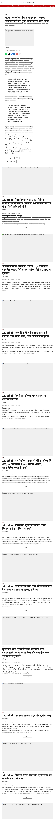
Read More (27, 227)
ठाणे (18, 6)
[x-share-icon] (9, 54)
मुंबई (8, 6)
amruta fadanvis (25, 158)
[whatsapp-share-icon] (6, 54)
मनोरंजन (39, 6)
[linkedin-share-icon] (14, 54)
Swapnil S (5, 276)
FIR (17, 158)
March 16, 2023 (18, 93)
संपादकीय (45, 6)
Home (3, 6)
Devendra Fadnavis (10, 161)
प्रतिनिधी (7, 48)
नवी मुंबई (13, 6)
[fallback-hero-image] (27, 181)
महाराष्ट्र (23, 6)
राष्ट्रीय (28, 6)
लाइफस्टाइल (51, 6)
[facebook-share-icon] (11, 54)
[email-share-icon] (17, 54)
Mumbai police (9, 158)
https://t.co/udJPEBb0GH (15, 121)
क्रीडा (33, 6)
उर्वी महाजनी (4, 339)
